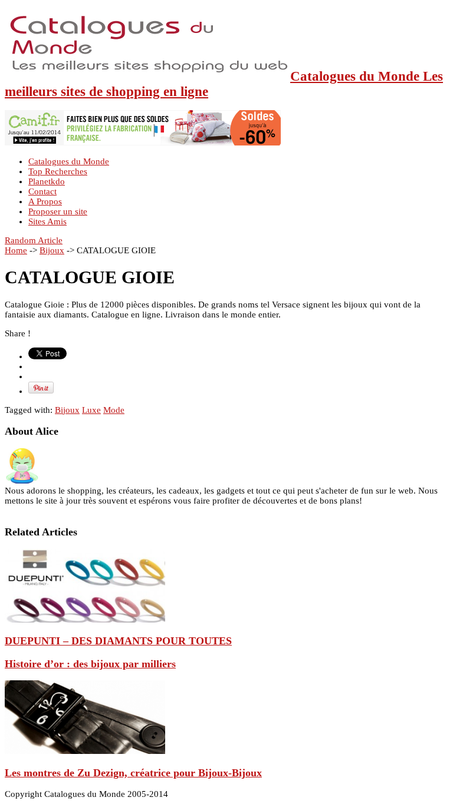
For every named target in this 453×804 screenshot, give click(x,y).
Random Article (34, 240)
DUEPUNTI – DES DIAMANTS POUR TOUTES (118, 641)
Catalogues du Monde (68, 161)
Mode (113, 410)
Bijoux (52, 250)
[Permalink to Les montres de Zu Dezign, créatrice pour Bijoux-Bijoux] (85, 751)
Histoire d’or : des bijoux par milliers (90, 664)
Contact (42, 191)
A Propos (45, 201)
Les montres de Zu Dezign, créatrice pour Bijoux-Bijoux (133, 773)
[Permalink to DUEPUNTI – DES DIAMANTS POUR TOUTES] (85, 619)
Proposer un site (57, 211)
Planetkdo (46, 181)
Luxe (91, 410)
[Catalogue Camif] (143, 142)
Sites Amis (47, 221)
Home (16, 250)
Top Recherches (57, 171)
